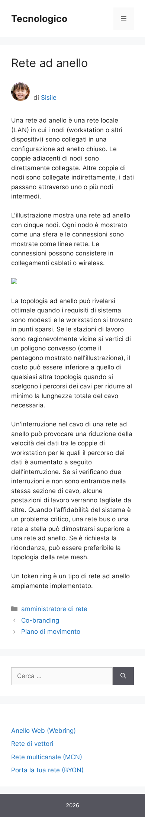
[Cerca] (123, 676)
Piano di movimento (50, 631)
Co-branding (40, 620)
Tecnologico (39, 18)
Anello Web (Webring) (43, 730)
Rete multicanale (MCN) (46, 757)
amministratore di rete (54, 609)
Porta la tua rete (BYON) (47, 770)
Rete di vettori (32, 743)
